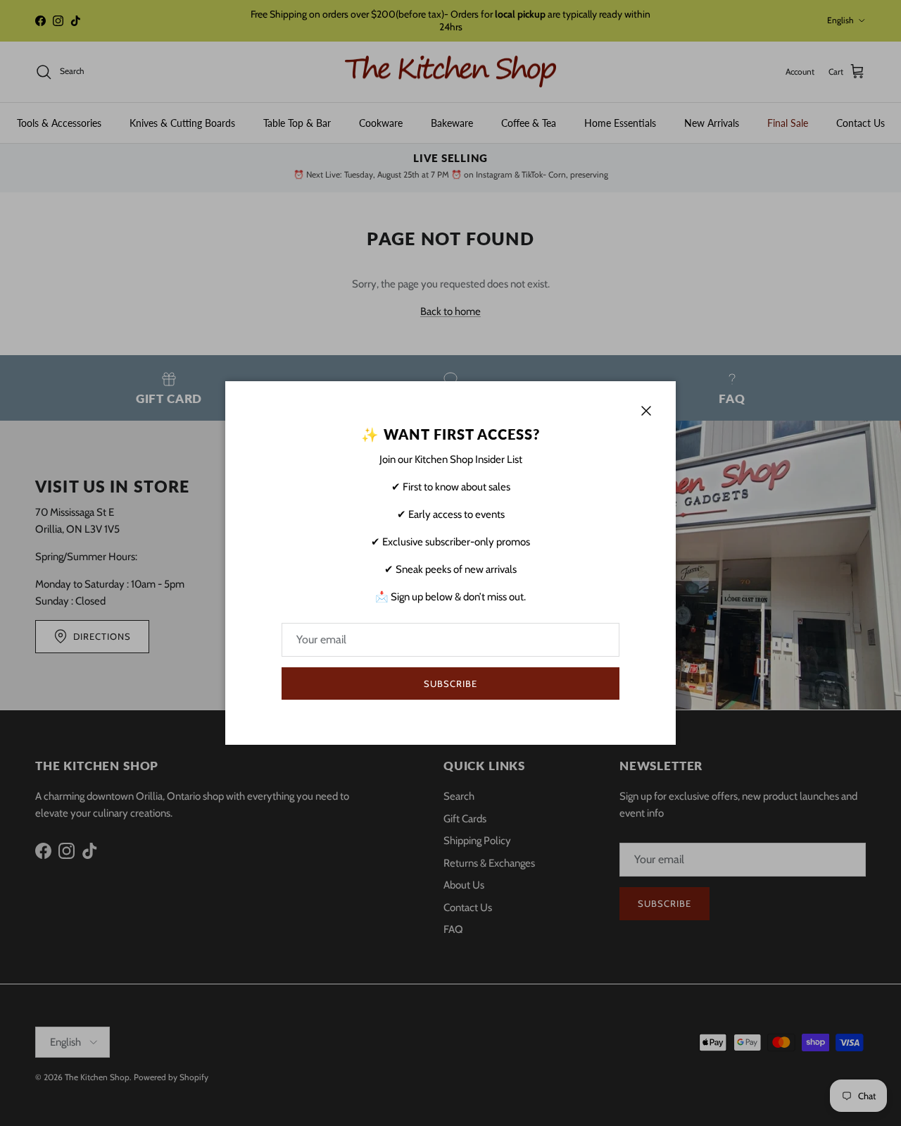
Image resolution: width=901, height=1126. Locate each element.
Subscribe (450, 683)
